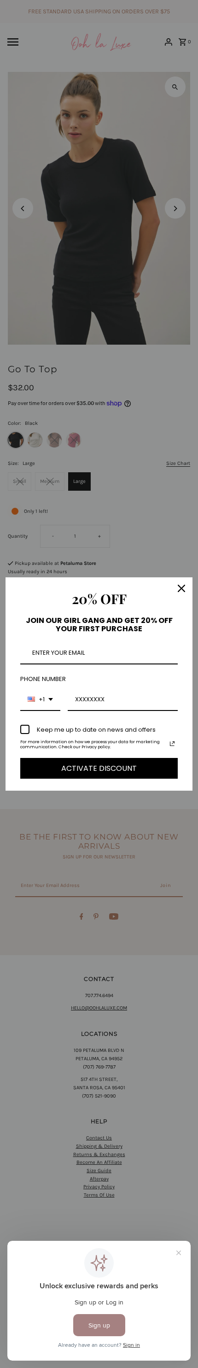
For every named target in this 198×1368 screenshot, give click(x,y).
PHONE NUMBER (43, 679)
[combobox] (40, 699)
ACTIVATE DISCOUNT (99, 768)
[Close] (181, 588)
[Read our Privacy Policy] (172, 743)
